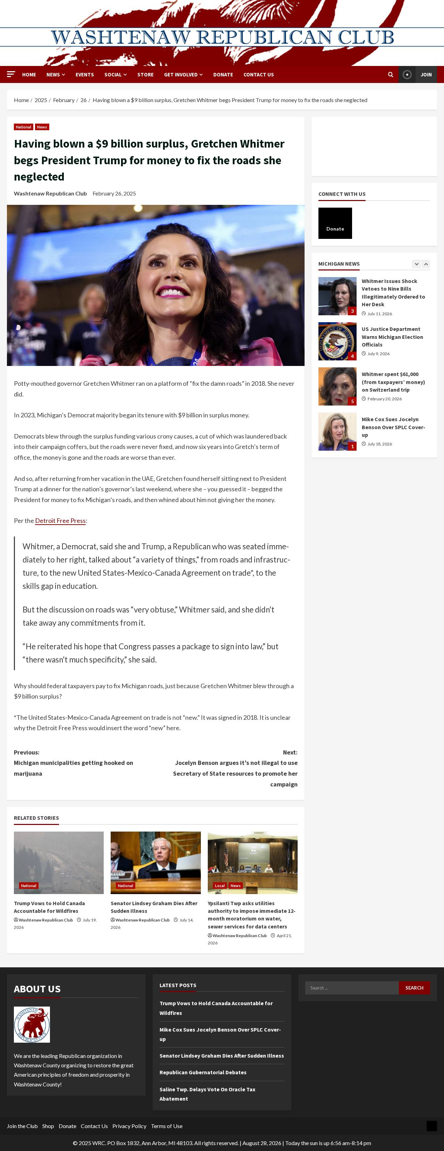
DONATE (223, 74)
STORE (145, 74)
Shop (48, 1126)
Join (426, 74)
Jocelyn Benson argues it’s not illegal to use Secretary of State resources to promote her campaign (235, 768)
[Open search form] (390, 74)
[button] (11, 74)
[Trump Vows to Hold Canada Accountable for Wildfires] (59, 863)
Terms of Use (166, 1126)
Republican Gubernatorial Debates (203, 1072)
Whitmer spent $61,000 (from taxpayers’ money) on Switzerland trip (337, 363)
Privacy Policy (129, 1126)
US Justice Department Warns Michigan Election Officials (337, 318)
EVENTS (85, 74)
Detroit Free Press (60, 520)
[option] (374, 321)
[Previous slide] (416, 264)
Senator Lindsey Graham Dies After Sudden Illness (222, 1055)
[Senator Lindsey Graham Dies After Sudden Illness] (155, 863)
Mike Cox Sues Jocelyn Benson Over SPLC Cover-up (337, 408)
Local (220, 885)
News (53, 74)
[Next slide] (425, 264)
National (23, 127)
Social (113, 74)
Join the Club (22, 1126)
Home (29, 74)
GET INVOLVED (181, 74)
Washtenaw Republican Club (50, 193)
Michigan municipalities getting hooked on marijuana (73, 762)
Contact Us (259, 74)
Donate (67, 1126)
